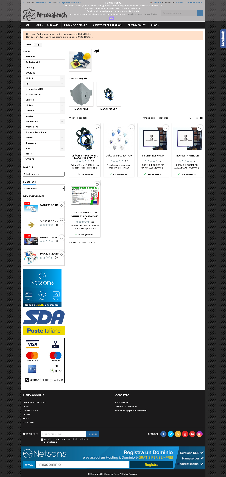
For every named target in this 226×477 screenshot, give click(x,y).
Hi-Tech (30, 105)
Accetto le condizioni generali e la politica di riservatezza (66, 440)
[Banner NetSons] (113, 457)
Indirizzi (26, 414)
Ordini (26, 406)
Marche (30, 110)
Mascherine (35, 94)
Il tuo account (33, 395)
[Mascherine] (81, 94)
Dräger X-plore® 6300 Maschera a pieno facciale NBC (84, 158)
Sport (29, 148)
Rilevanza (175, 118)
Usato (29, 153)
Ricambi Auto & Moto (37, 132)
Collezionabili (33, 62)
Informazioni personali (34, 402)
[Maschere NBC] (109, 94)
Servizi (29, 137)
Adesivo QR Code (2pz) (51, 237)
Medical (30, 116)
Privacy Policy (136, 25)
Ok (111, 18)
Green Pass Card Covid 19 (85, 217)
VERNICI (30, 159)
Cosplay (30, 67)
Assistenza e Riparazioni (107, 25)
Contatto (122, 395)
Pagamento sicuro (75, 25)
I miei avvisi (28, 422)
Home (38, 25)
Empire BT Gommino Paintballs (51, 221)
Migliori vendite (33, 196)
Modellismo (32, 121)
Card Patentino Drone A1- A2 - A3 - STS (51, 205)
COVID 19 (30, 72)
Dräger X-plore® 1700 (119, 155)
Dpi (27, 83)
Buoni (26, 418)
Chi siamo (53, 25)
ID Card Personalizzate (51, 254)
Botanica (30, 56)
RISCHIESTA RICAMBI (153, 155)
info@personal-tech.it (135, 410)
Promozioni (32, 126)
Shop (154, 25)
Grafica (30, 99)
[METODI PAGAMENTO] (44, 360)
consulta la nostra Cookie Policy (141, 14)
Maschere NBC (36, 89)
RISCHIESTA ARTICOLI (187, 155)
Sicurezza (31, 143)
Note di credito (30, 410)
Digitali (30, 78)
